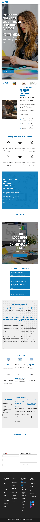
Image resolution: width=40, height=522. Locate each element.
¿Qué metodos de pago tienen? (19, 281)
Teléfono (4, 458)
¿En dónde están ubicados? (18, 272)
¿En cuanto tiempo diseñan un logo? (19, 275)
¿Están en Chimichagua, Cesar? (18, 288)
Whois (5, 506)
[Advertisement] (14, 57)
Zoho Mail (24, 519)
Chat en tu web (29, 519)
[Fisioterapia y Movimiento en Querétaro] (20, 401)
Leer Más (4, 415)
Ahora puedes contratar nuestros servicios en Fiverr (31, 403)
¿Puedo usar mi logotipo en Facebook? (20, 294)
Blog (4, 486)
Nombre (4, 453)
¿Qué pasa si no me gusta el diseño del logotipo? (20, 278)
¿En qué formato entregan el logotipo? (18, 285)
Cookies (17, 519)
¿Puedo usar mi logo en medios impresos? (18, 291)
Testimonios (6, 484)
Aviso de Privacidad (11, 519)
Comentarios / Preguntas (25, 453)
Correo (4, 462)
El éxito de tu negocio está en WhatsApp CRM (24, 490)
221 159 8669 (33, 481)
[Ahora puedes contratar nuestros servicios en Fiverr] (32, 399)
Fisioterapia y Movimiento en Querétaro (18, 405)
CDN (20, 519)
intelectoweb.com (33, 496)
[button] (11, 83)
